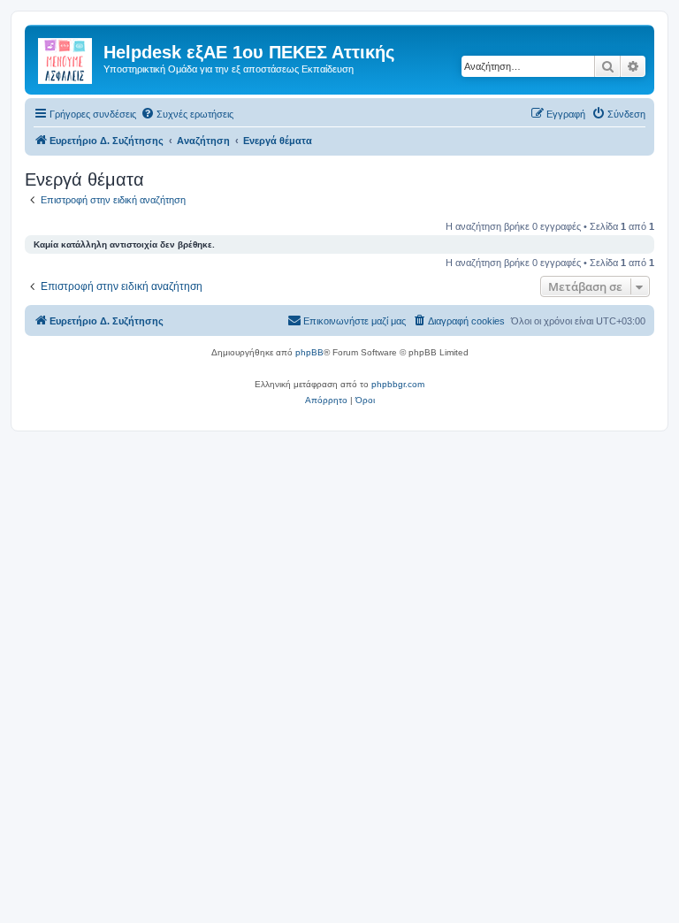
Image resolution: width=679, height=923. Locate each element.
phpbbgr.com (397, 384)
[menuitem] (187, 114)
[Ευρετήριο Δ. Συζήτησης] (66, 57)
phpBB (309, 352)
